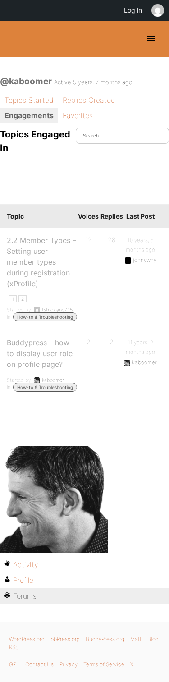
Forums (25, 595)
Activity (25, 564)
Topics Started (29, 100)
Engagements (29, 115)
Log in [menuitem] (133, 10)
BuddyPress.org (14, 39)
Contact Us (39, 664)
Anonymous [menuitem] (157, 10)
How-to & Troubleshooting (45, 317)
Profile (23, 580)
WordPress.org (27, 639)
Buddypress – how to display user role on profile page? (40, 353)
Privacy (68, 664)
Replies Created (89, 100)
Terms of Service (103, 664)
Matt (136, 639)
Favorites (78, 115)
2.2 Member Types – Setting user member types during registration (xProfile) (41, 262)
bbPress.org (65, 639)
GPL (14, 664)
